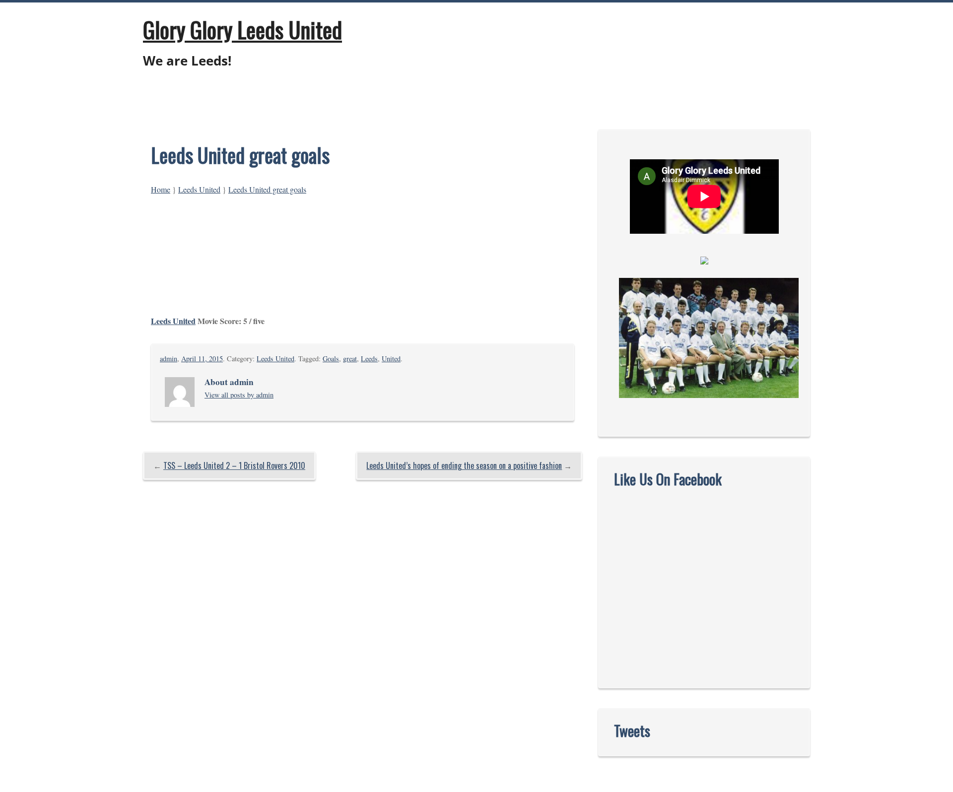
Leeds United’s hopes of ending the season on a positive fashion (464, 465)
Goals (331, 358)
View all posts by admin (238, 394)
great (350, 358)
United (391, 358)
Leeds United (199, 189)
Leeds (369, 358)
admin (168, 358)
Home (160, 189)
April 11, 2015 (202, 358)
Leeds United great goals (267, 189)
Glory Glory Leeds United (242, 29)
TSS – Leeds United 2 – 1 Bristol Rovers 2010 (234, 465)
